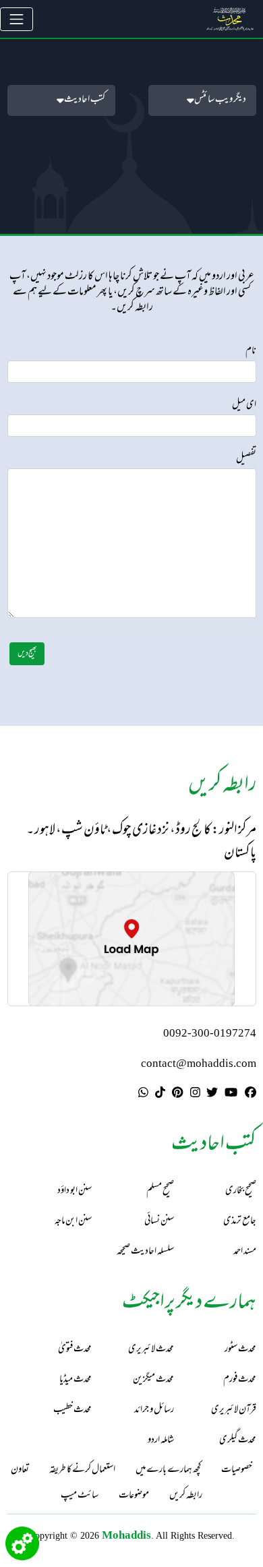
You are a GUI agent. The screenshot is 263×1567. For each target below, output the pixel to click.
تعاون (20, 1470)
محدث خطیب (72, 1410)
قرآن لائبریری (233, 1410)
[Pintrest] (177, 1093)
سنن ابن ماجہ (73, 1221)
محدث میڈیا (75, 1380)
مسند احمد (244, 1252)
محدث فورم (239, 1380)
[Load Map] (131, 938)
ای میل (244, 405)
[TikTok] (160, 1093)
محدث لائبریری (151, 1349)
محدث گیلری (237, 1440)
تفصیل (246, 459)
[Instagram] (195, 1093)
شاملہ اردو (161, 1440)
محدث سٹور (240, 1349)
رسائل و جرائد (154, 1410)
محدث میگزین (153, 1380)
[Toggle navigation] (16, 19)
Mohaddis (126, 1535)
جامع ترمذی (239, 1221)
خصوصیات (236, 1470)
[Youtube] (231, 1093)
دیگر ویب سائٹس (220, 100)
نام (250, 352)
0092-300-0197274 (209, 1034)
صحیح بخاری (240, 1191)
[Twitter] (212, 1093)
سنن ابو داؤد (74, 1191)
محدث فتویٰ (75, 1349)
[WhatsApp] (143, 1093)
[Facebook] (250, 1093)
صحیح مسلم (160, 1191)
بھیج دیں (27, 654)
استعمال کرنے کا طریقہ (82, 1470)
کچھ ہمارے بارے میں (168, 1470)
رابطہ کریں (185, 1496)
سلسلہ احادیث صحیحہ (145, 1252)
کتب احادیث (84, 100)
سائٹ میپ (79, 1496)
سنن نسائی (159, 1221)
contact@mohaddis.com (198, 1064)
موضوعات (134, 1496)
